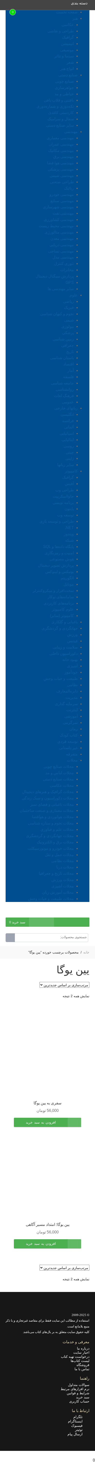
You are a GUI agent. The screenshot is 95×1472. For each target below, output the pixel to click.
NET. (69, 528)
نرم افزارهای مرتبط (75, 1389)
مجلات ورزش (62, 880)
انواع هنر (67, 69)
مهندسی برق (63, 157)
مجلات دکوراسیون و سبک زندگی (48, 798)
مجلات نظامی (62, 861)
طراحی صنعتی (62, 182)
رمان (73, 729)
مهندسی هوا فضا (60, 163)
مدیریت (72, 697)
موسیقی (67, 50)
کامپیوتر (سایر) (62, 616)
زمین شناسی (63, 339)
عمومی (68, 402)
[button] (41, 1126)
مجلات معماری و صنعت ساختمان (47, 810)
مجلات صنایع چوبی (59, 766)
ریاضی (68, 301)
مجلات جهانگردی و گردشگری (50, 836)
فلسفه (68, 377)
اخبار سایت (81, 1352)
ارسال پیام (76, 1434)
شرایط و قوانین (78, 1393)
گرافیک (68, 37)
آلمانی (69, 427)
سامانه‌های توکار (61, 597)
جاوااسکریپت (63, 496)
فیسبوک (78, 1426)
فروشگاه (82, 1365)
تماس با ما (82, 1369)
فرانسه (68, 421)
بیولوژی (67, 326)
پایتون (69, 509)
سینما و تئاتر (64, 56)
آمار (70, 370)
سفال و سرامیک (61, 119)
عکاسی (68, 25)
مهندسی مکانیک (61, 150)
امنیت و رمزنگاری (59, 553)
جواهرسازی (64, 88)
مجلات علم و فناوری (57, 829)
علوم (74, 295)
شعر (70, 62)
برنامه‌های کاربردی (59, 603)
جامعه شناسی (62, 383)
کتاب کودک (69, 735)
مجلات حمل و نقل (59, 855)
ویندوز (69, 534)
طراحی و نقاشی (61, 31)
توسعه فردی (67, 741)
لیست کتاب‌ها (80, 1361)
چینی (70, 452)
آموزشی (71, 716)
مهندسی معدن (62, 238)
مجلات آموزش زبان (58, 892)
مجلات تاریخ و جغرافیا (56, 873)
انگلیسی (67, 414)
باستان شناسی (62, 358)
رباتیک (69, 188)
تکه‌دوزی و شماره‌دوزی (55, 106)
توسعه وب (65, 515)
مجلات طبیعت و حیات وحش (51, 899)
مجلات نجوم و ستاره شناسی (51, 823)
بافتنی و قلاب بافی (59, 100)
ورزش (72, 634)
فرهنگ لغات (64, 396)
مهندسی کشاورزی (59, 219)
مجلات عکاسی (62, 785)
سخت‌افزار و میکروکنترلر (53, 591)
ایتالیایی (68, 440)
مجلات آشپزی (62, 886)
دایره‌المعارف (67, 691)
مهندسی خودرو (61, 194)
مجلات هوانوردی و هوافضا (53, 817)
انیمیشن (67, 44)
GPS (70, 282)
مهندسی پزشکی (61, 169)
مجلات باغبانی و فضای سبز (52, 804)
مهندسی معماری (60, 138)
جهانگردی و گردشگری (60, 628)
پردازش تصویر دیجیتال (56, 565)
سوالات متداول (78, 1385)
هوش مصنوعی (62, 559)
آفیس (69, 484)
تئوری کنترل (64, 263)
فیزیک (69, 307)
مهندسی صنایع (62, 201)
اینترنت (72, 710)
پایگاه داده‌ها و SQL (58, 547)
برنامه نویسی (63, 503)
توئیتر (80, 1430)
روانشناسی (65, 389)
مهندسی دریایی (61, 245)
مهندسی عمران (61, 144)
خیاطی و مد (64, 94)
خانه (86, 952)
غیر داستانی (68, 748)
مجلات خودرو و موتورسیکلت (51, 848)
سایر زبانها (65, 465)
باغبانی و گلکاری (64, 622)
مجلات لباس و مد (60, 773)
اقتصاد (68, 364)
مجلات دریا (65, 867)
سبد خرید (82, 1397)
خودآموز (71, 672)
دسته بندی (79, 3)
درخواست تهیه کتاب (75, 1357)
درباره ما (83, 1348)
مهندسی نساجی (61, 251)
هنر (75, 18)
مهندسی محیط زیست (56, 226)
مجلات (72, 760)
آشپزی (72, 666)
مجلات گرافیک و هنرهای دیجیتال (48, 792)
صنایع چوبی (64, 81)
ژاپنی (70, 458)
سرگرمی (70, 722)
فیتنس (72, 641)
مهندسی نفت (63, 213)
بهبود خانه (70, 660)
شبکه (69, 540)
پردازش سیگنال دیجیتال (55, 276)
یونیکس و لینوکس (59, 572)
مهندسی (71, 132)
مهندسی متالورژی (59, 232)
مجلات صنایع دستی (58, 779)
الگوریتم (67, 578)
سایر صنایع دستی (60, 125)
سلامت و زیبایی (65, 647)
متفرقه (72, 754)
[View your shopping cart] (15, 5)
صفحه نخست (67, 12)
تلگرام (79, 1417)
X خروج (88, 1454)
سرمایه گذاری (66, 704)
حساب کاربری (79, 1401)
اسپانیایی (67, 433)
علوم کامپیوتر (63, 609)
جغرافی (67, 345)
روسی (69, 446)
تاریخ (70, 352)
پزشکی (68, 333)
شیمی (69, 320)
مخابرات (67, 270)
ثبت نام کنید (64, 914)
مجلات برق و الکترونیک (55, 842)
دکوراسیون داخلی (63, 653)
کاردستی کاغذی (61, 113)
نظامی (72, 685)
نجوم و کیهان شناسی (57, 314)
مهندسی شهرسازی (58, 207)
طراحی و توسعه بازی (56, 521)
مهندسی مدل (63, 257)
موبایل (69, 584)
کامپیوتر (71, 471)
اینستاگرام (77, 1421)
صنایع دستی (68, 75)
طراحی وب (64, 490)
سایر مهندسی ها (61, 289)
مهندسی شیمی (62, 175)
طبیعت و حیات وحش (61, 678)
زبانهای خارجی (66, 408)
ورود (85, 914)
